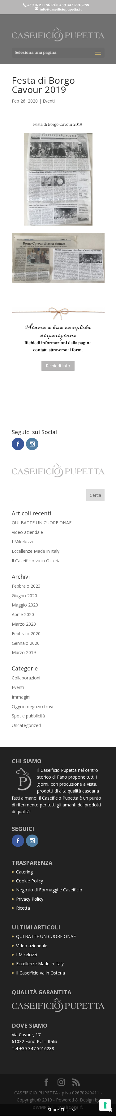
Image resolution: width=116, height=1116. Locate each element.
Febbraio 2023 (26, 586)
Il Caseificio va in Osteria (36, 561)
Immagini (21, 697)
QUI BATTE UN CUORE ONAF (41, 523)
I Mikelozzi (22, 541)
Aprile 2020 (23, 614)
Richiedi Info (58, 366)
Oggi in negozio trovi (32, 706)
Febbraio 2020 (26, 633)
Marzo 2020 (24, 624)
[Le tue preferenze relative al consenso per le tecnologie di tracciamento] (105, 1105)
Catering (24, 872)
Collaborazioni (26, 678)
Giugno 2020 (24, 595)
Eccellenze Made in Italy (35, 551)
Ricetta (23, 908)
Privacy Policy (29, 899)
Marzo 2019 (24, 652)
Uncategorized (26, 725)
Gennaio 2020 (26, 643)
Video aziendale (27, 532)
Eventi (49, 101)
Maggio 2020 (25, 605)
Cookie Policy (29, 881)
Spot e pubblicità (28, 716)
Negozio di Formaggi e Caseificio (49, 890)
